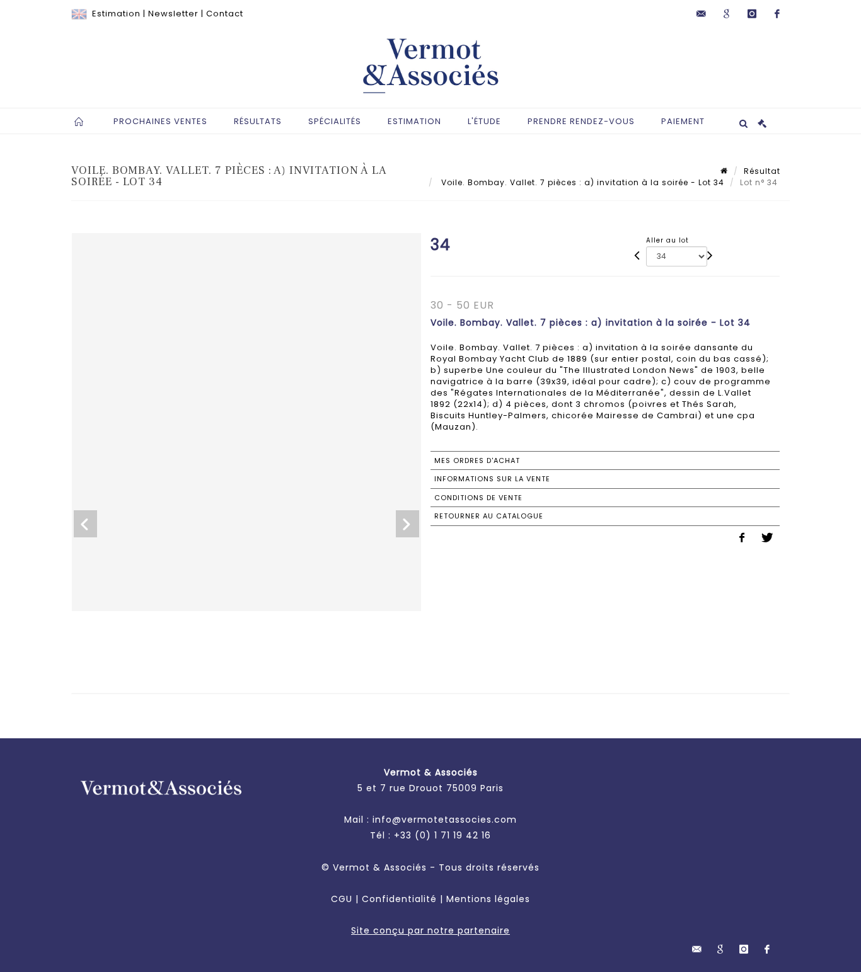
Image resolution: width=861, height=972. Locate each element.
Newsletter (173, 14)
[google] (726, 14)
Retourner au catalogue (488, 516)
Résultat (762, 171)
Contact (224, 14)
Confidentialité (399, 899)
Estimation (116, 14)
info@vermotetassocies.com (445, 819)
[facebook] (777, 14)
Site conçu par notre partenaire (430, 930)
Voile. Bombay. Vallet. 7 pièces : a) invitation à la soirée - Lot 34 (581, 182)
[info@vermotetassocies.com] (701, 14)
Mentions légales (488, 899)
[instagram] (752, 14)
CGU (341, 899)
